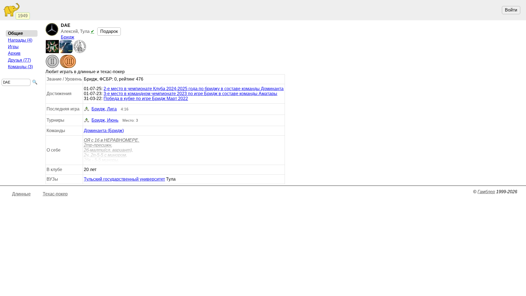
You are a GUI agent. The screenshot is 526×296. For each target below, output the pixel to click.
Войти (511, 10)
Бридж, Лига (104, 109)
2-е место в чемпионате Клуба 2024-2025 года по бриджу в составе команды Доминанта (194, 88)
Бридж (67, 37)
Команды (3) (20, 66)
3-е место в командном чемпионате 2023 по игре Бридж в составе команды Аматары (190, 93)
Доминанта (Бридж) (104, 130)
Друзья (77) (19, 60)
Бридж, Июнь (105, 120)
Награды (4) (20, 40)
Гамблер (486, 191)
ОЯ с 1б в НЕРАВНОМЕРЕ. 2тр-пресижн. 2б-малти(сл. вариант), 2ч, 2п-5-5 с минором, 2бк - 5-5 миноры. (111, 150)
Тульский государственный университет (124, 179)
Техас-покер (55, 194)
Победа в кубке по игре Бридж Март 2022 (146, 98)
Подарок (109, 31)
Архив (14, 53)
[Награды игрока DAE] (61, 62)
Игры (13, 46)
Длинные (21, 194)
